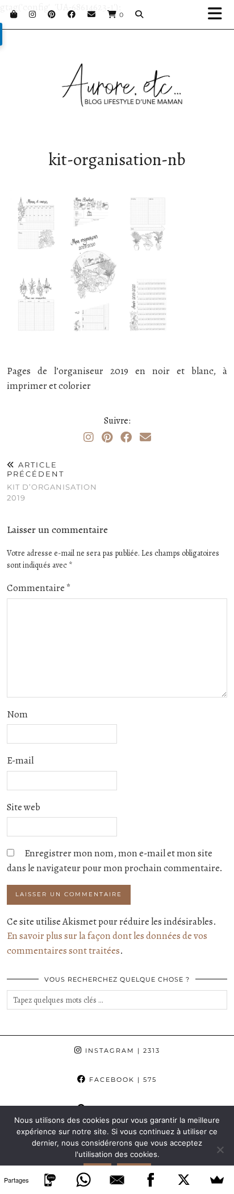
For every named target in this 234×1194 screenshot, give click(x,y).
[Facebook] (72, 14)
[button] (218, 14)
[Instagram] (32, 14)
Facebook (121, 1080)
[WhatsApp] (84, 1180)
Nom (17, 714)
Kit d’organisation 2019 (52, 481)
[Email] (91, 14)
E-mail (20, 760)
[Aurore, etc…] (117, 72)
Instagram (121, 1051)
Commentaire (39, 587)
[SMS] (50, 1180)
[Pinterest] (52, 14)
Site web (23, 807)
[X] (183, 1180)
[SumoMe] (217, 1180)
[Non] (219, 1149)
